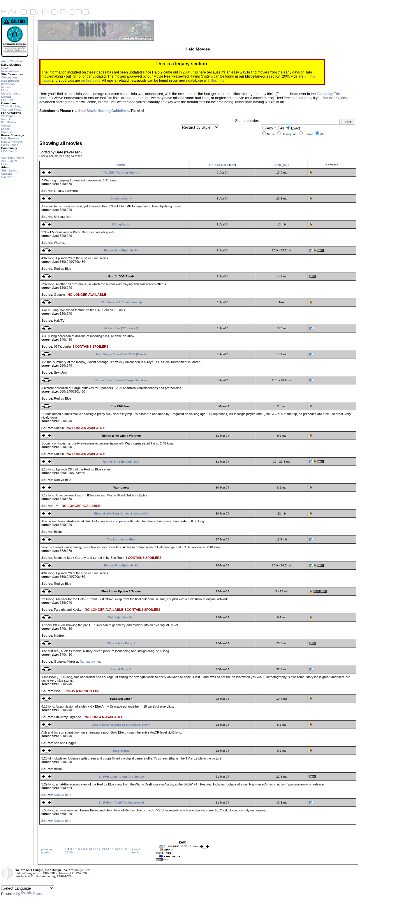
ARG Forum (9, 160)
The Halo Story (11, 106)
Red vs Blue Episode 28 (121, 565)
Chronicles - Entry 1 (121, 643)
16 (116, 849)
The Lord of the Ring (121, 539)
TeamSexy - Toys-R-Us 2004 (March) (121, 354)
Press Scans (9, 144)
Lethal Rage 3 (121, 669)
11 (94, 849)
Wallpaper (8, 116)
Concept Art (9, 77)
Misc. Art (6, 119)
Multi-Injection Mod (121, 617)
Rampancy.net (90, 661)
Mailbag (6, 96)
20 (71, 852)
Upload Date (218, 165)
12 (99, 849)
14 (107, 849)
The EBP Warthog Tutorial (121, 172)
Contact (6, 176)
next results (135, 851)
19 (66, 852)
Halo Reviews (10, 138)
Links (4, 164)
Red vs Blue (62, 795)
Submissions (9, 170)
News (4, 67)
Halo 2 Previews (12, 141)
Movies (5, 87)
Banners (7, 132)
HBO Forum (9, 151)
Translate (40, 894)
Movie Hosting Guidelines (108, 111)
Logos (5, 128)
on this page (91, 80)
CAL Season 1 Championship (121, 302)
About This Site (11, 61)
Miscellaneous (10, 93)
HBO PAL (7, 100)
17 (120, 849)
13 (103, 849)
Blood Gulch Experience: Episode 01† (121, 513)
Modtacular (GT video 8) (121, 328)
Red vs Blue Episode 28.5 (121, 461)
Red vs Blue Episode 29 (121, 250)
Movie (121, 165)
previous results (46, 851)
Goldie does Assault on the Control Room (121, 724)
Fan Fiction (8, 122)
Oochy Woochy (121, 198)
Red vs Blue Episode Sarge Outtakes (121, 380)
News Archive (10, 71)
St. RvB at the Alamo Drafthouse (121, 776)
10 (90, 849)
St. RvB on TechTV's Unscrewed (121, 802)
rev (232, 165)
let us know (303, 98)
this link (217, 80)
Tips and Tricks (11, 109)
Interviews (8, 83)
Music (5, 90)
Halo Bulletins (10, 80)
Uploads (6, 173)
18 (125, 849)
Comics (6, 125)
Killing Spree (121, 224)
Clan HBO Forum (12, 157)
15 (112, 849)
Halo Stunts (121, 750)
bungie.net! (82, 870)
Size (277, 165)
